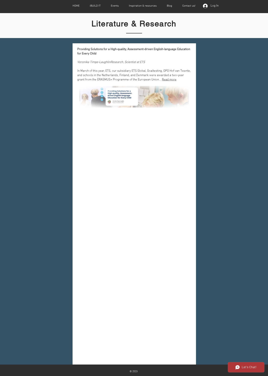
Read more (169, 80)
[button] (95, 6)
